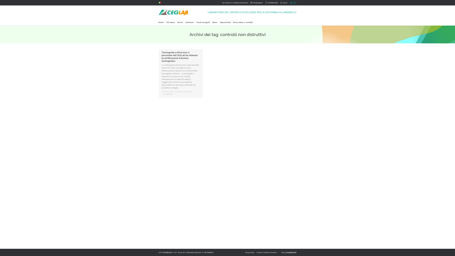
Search (285, 3)
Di (168, 94)
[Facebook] (294, 2)
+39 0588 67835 (272, 3)
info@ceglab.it (258, 3)
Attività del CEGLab (181, 92)
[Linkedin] (291, 2)
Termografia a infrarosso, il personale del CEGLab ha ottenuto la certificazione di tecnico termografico (180, 56)
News (190, 92)
